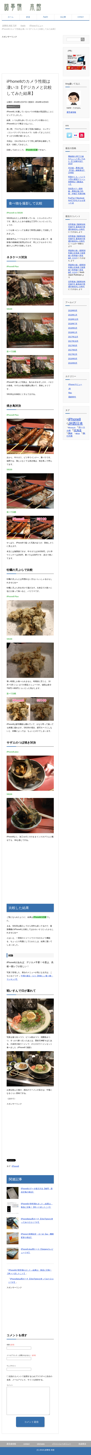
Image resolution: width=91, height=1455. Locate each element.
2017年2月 (72, 354)
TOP (11, 26)
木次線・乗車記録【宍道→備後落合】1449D (76, 170)
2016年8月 (72, 363)
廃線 (70, 433)
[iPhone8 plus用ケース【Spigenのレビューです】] (12, 1258)
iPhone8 (15, 1166)
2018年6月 (72, 328)
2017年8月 (72, 350)
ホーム (11, 17)
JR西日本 (75, 423)
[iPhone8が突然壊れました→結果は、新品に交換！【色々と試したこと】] (12, 1212)
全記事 (63, 17)
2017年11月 (73, 337)
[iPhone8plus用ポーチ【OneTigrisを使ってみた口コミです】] (12, 1227)
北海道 (78, 430)
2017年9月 (72, 346)
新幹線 (78, 433)
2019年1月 (72, 315)
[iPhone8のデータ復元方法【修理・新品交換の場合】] (12, 1197)
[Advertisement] (30, 56)
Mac (70, 393)
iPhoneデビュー (13, 106)
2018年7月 (72, 324)
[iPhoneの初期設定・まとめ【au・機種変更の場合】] (12, 1242)
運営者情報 (71, 112)
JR (69, 389)
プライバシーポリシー (61, 1444)
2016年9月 (72, 359)
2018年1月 (72, 332)
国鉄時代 (72, 397)
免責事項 (82, 1444)
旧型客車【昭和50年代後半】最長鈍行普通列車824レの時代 (76, 226)
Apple (45, 17)
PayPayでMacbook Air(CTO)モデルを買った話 (76, 200)
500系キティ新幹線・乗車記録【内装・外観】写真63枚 (76, 191)
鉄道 (28, 17)
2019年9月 (72, 311)
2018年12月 (73, 319)
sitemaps (41, 1444)
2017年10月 (73, 341)
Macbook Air (71, 427)
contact (80, 17)
